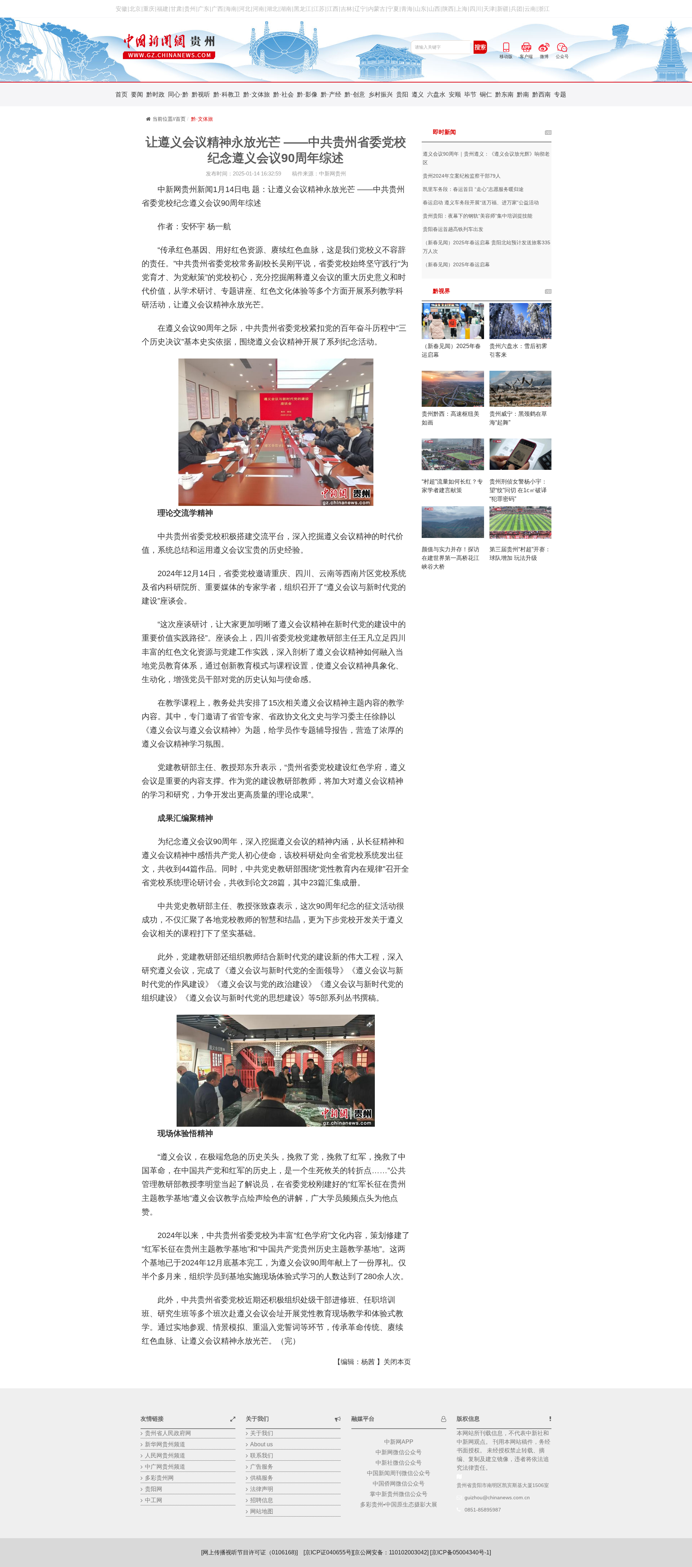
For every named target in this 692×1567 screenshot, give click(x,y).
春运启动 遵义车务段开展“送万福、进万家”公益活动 (481, 202)
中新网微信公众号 (399, 1452)
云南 (530, 9)
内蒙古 (376, 9)
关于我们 (261, 1433)
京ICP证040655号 (328, 1552)
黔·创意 (355, 94)
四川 (475, 9)
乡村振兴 (380, 94)
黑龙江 (302, 9)
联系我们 (261, 1455)
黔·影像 (307, 94)
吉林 (346, 9)
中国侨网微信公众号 (399, 1484)
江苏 (319, 9)
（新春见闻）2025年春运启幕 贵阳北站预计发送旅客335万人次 (486, 247)
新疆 (503, 9)
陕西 (448, 9)
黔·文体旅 (256, 94)
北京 (135, 9)
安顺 (455, 94)
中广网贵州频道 (165, 1467)
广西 (217, 9)
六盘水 (436, 94)
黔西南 (541, 94)
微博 (544, 46)
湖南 (286, 9)
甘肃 (176, 9)
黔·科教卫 (226, 94)
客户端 (526, 46)
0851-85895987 (483, 1510)
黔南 (523, 94)
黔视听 (201, 94)
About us (261, 1444)
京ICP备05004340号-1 (460, 1552)
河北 (244, 9)
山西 (434, 9)
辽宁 (360, 9)
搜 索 (480, 47)
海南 (231, 9)
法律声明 (261, 1489)
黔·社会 (283, 94)
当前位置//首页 (169, 119)
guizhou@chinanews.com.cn (497, 1497)
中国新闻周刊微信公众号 (398, 1473)
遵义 (418, 94)
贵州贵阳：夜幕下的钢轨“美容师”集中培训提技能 (477, 216)
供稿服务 (261, 1478)
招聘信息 (261, 1500)
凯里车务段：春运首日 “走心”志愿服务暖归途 (473, 189)
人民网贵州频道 (165, 1455)
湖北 (272, 9)
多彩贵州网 (159, 1478)
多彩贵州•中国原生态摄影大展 (398, 1504)
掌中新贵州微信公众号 (398, 1494)
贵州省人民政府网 (168, 1433)
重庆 (149, 9)
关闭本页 (397, 1362)
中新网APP (398, 1442)
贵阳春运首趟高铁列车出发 (453, 229)
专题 (560, 94)
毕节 (470, 94)
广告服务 (261, 1467)
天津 (489, 9)
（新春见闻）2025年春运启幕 (456, 264)
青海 (407, 9)
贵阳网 (153, 1489)
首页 (121, 94)
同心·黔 (178, 94)
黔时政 (155, 94)
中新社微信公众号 (399, 1463)
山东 (420, 9)
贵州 (190, 9)
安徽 (121, 9)
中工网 (153, 1500)
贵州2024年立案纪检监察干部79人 (462, 176)
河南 (258, 9)
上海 (461, 9)
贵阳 (402, 94)
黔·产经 (331, 94)
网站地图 (261, 1511)
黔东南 (504, 94)
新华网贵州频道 (165, 1444)
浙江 (544, 9)
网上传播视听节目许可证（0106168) (249, 1552)
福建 (162, 9)
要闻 (137, 94)
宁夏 (393, 9)
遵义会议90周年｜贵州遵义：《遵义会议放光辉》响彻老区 (486, 158)
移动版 (506, 46)
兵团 (516, 9)
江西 (332, 9)
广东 (203, 9)
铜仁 (486, 94)
